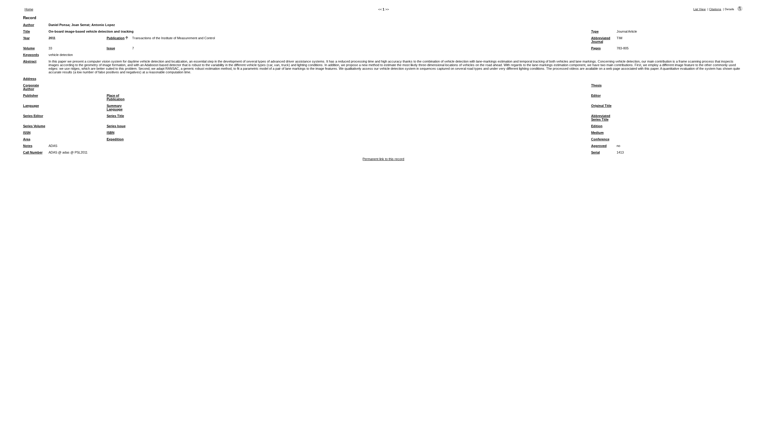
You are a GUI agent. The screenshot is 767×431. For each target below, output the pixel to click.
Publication (116, 38)
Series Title (115, 116)
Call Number (33, 152)
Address (29, 79)
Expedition (115, 139)
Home (29, 9)
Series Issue (116, 126)
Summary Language (115, 107)
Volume (29, 48)
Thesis (596, 85)
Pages (596, 48)
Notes (27, 146)
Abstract (30, 61)
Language (31, 105)
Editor (596, 95)
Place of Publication (116, 97)
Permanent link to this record (383, 159)
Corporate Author (31, 87)
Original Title (601, 105)
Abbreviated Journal (600, 39)
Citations (715, 9)
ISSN (27, 132)
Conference (600, 139)
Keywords (31, 55)
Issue (111, 48)
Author (28, 25)
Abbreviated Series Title (600, 117)
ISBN (110, 132)
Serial (595, 152)
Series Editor (33, 116)
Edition (597, 126)
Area (26, 139)
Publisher (30, 95)
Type (595, 31)
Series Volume (34, 126)
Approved (599, 146)
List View (699, 9)
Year (26, 38)
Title (26, 31)
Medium (597, 132)
